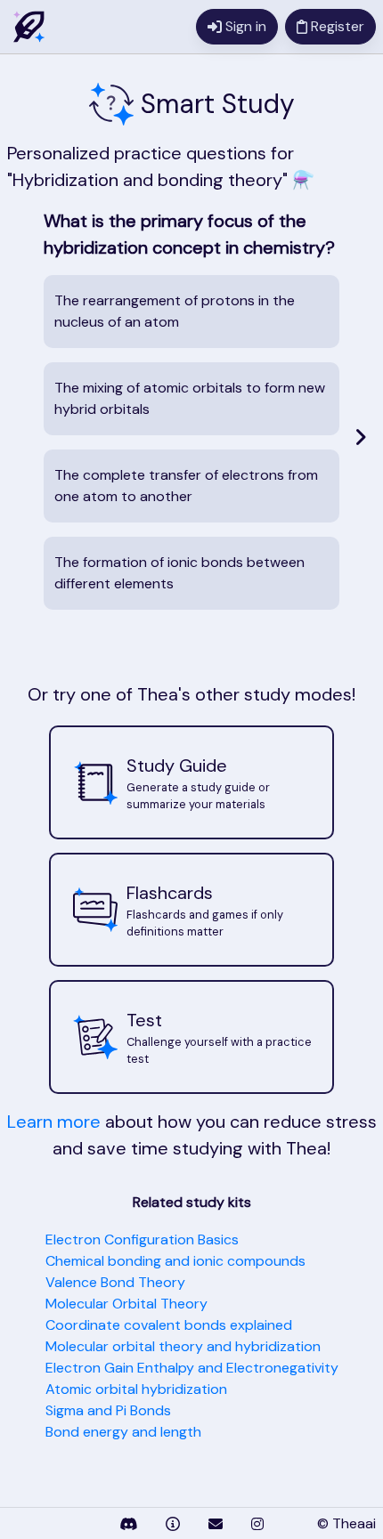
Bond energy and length (123, 1431)
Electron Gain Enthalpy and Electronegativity (191, 1367)
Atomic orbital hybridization (136, 1389)
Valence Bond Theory (115, 1282)
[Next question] (360, 437)
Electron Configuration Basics (142, 1239)
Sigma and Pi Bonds (108, 1410)
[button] (191, 782)
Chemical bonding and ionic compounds (175, 1260)
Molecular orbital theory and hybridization (183, 1346)
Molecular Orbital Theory (126, 1303)
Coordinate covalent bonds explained (168, 1325)
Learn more (54, 1121)
